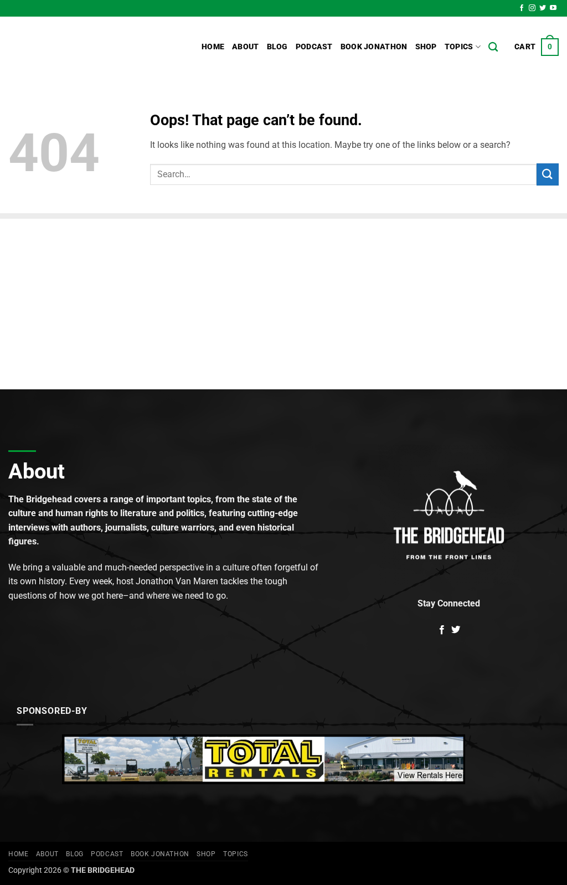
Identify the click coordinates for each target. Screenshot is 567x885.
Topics (459, 47)
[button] (536, 47)
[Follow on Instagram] (532, 8)
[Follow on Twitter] (542, 8)
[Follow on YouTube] (553, 8)
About (245, 47)
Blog (277, 47)
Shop (426, 47)
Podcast (314, 47)
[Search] (493, 47)
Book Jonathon (374, 47)
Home (213, 47)
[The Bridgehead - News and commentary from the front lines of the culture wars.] (83, 47)
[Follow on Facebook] (521, 8)
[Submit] (548, 174)
